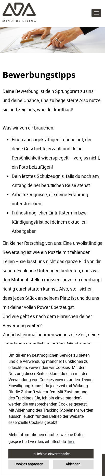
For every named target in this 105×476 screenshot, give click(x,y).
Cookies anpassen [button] (29, 463)
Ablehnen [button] (73, 463)
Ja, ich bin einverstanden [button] (51, 453)
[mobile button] (96, 13)
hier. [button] (71, 441)
